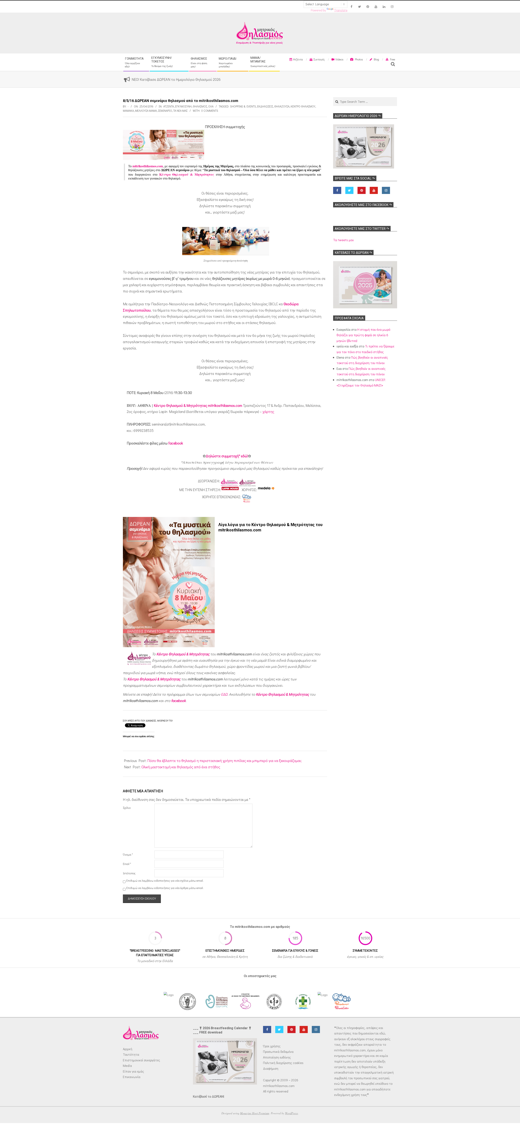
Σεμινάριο (165, 111)
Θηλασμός (200, 106)
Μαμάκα (128, 111)
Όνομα (128, 854)
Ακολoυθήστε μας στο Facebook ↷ (363, 205)
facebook (175, 443)
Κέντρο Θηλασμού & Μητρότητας (182, 653)
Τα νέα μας (180, 111)
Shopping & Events (243, 106)
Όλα (210, 106)
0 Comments (209, 111)
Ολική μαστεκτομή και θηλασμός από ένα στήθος (180, 766)
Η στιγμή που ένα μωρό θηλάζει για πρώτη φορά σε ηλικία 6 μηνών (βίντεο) (363, 335)
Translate (340, 10)
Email (127, 864)
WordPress (291, 1113)
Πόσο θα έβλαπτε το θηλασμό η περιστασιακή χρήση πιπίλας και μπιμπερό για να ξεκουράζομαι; (224, 760)
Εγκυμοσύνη (183, 106)
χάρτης (268, 411)
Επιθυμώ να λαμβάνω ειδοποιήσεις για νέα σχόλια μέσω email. (165, 880)
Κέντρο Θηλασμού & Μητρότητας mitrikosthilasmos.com (198, 405)
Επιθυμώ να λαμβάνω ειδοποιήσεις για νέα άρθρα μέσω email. (165, 888)
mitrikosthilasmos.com (147, 166)
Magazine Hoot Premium (254, 1113)
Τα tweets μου (343, 240)
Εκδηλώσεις (265, 106)
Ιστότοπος (129, 873)
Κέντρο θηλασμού (303, 106)
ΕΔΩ (224, 694)
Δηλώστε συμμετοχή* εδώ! (227, 455)
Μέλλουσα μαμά (146, 111)
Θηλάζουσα (281, 106)
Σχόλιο (127, 808)
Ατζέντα (168, 106)
